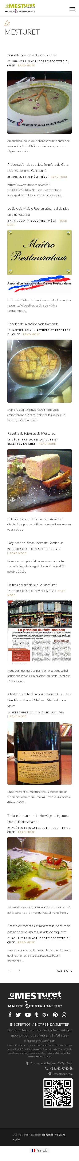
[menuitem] (39, 1150)
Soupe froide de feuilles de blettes (31, 55)
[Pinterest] (55, 1014)
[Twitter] (18, 1014)
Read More (26, 65)
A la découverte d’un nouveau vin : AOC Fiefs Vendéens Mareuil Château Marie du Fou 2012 (39, 700)
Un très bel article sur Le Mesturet (32, 585)
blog (35, 220)
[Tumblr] (36, 1014)
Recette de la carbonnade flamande (33, 324)
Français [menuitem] (41, 1150)
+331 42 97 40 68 (61, 1068)
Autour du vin (49, 549)
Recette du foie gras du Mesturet (31, 433)
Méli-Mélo (39, 176)
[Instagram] (64, 1014)
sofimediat (47, 1134)
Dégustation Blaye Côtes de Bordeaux (35, 543)
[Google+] (45, 1014)
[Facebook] (10, 1014)
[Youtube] (28, 1014)
